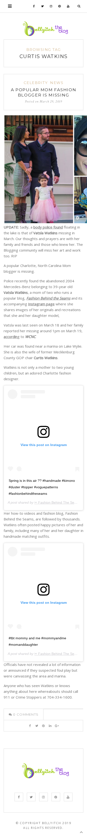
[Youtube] (68, 6)
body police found (48, 227)
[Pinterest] (59, 6)
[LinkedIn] (50, 725)
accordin (10, 336)
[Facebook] (34, 6)
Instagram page (41, 304)
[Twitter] (42, 6)
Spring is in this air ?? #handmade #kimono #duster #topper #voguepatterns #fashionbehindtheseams (42, 487)
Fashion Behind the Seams (48, 298)
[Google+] (57, 725)
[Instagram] (51, 6)
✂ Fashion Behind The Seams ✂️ (60, 502)
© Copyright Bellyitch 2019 (43, 823)
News (56, 82)
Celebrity (36, 82)
